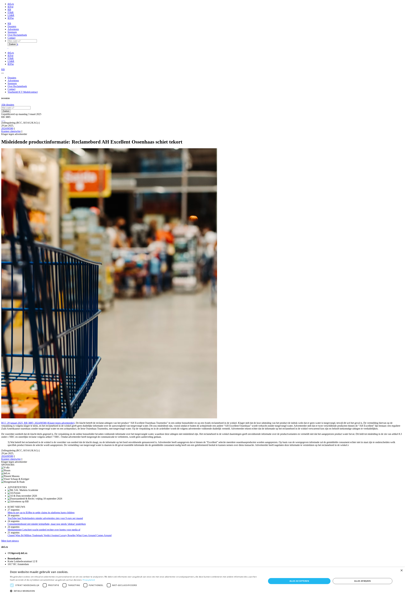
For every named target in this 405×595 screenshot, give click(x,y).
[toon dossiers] (4, 119)
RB (9, 9)
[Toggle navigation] (2, 73)
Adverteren (13, 29)
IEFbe (11, 18)
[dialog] (202, 581)
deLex (11, 4)
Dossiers (12, 26)
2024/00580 (7, 128)
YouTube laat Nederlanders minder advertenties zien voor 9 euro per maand (45, 518)
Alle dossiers (7, 104)
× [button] (401, 570)
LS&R (11, 15)
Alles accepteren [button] (299, 581)
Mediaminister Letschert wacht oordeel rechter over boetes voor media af (44, 529)
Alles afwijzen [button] (362, 581)
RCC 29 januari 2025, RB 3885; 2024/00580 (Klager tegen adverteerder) (38, 423)
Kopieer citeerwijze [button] (11, 131)
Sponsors (12, 32)
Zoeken (12, 44)
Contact (11, 37)
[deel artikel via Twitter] (3, 119)
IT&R (11, 12)
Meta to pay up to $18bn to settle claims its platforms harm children (41, 512)
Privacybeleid (89, 580)
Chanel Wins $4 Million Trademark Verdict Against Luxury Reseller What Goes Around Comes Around (60, 535)
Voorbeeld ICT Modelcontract (23, 92)
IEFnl (10, 6)
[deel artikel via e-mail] (2, 119)
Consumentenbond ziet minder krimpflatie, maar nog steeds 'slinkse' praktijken (47, 524)
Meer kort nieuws (10, 540)
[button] (134, 591)
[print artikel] (1, 119)
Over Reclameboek (17, 35)
